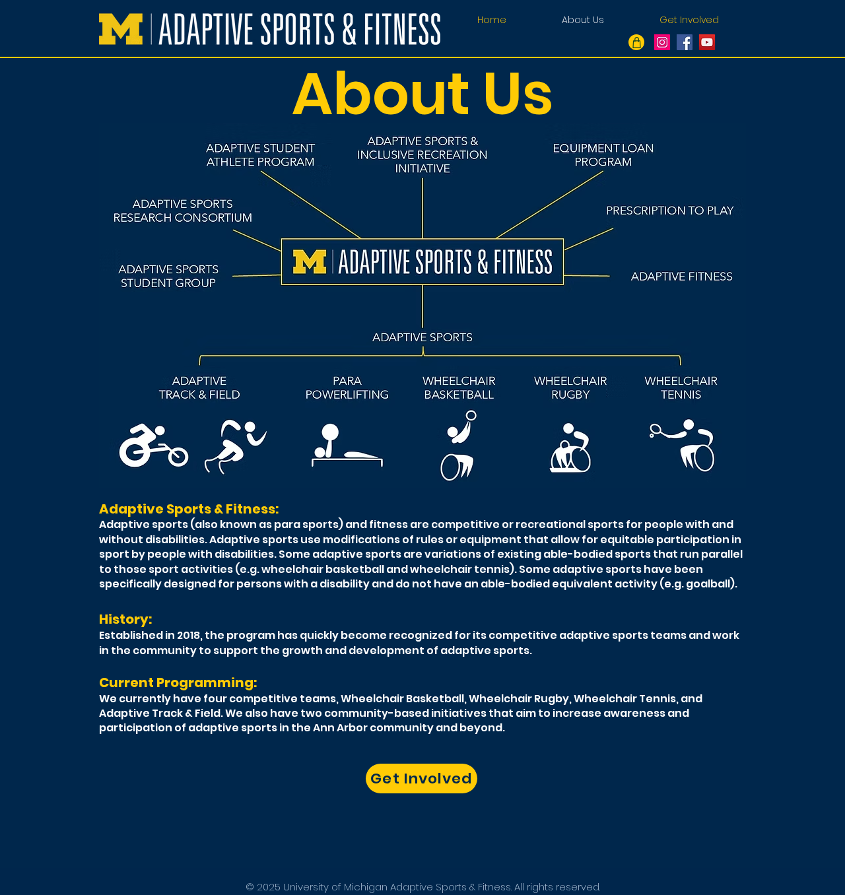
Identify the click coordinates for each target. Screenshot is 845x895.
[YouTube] (707, 42)
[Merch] (636, 42)
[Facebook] (685, 42)
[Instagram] (662, 42)
